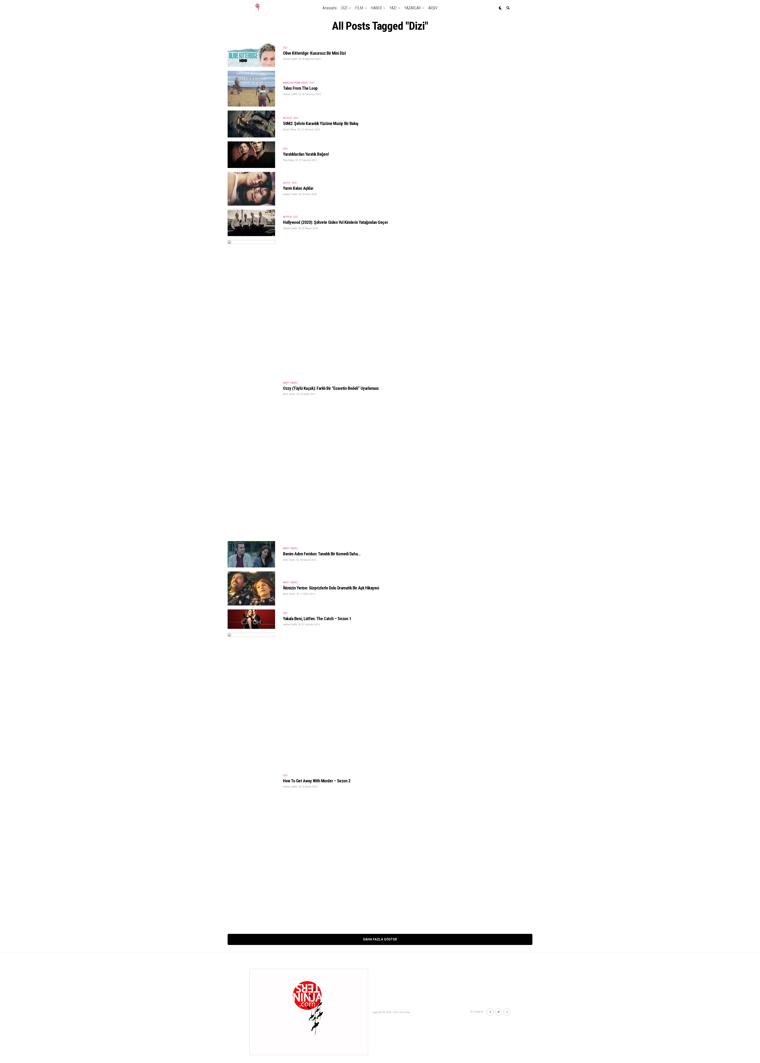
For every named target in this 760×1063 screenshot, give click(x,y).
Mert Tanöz (289, 394)
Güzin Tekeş (289, 129)
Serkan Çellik (290, 59)
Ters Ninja (288, 160)
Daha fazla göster (380, 939)
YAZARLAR (412, 8)
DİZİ (344, 8)
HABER (376, 8)
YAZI (393, 8)
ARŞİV (433, 8)
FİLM (359, 8)
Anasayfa (329, 8)
